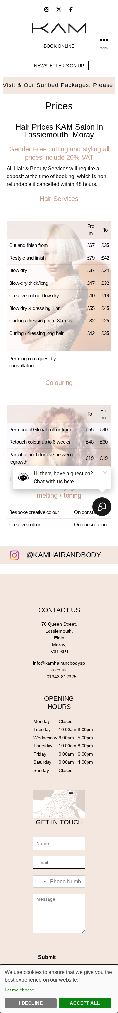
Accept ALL (85, 1002)
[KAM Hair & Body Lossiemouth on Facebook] (71, 9)
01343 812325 (62, 676)
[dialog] (59, 989)
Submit (47, 957)
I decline (31, 1002)
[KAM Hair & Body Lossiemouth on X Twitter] (58, 9)
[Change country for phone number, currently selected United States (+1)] (40, 881)
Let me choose (19, 989)
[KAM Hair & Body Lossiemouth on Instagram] (46, 9)
